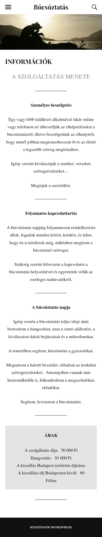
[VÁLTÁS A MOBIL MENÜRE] (8, 7)
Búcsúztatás (51, 6)
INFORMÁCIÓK (28, 61)
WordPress (61, 527)
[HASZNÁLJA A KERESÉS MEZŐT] (94, 7)
